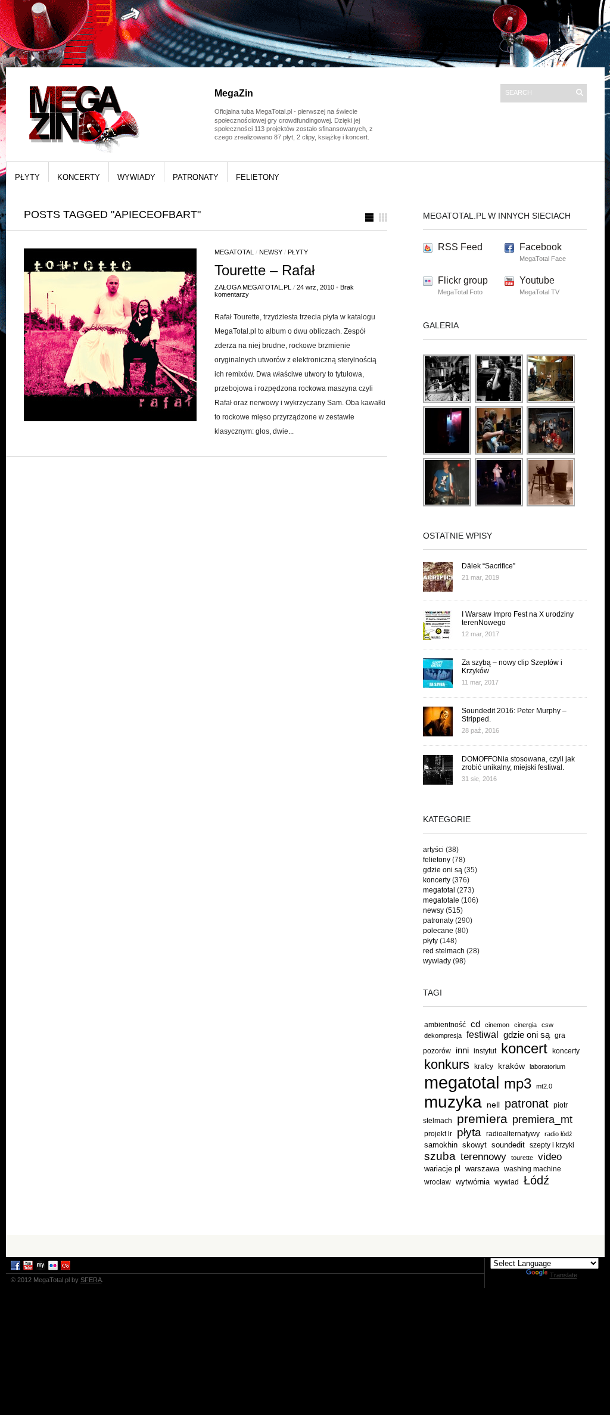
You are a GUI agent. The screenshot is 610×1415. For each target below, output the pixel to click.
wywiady (136, 177)
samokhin (441, 1144)
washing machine (532, 1169)
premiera (482, 1118)
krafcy (483, 1066)
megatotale (441, 900)
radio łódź (558, 1133)
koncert (524, 1048)
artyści (433, 849)
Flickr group (463, 280)
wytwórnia (473, 1181)
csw (547, 1024)
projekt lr (438, 1133)
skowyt (474, 1144)
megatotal (234, 252)
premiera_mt (542, 1119)
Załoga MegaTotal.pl (252, 287)
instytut (485, 1051)
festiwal (482, 1035)
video (550, 1156)
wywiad (506, 1182)
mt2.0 (544, 1086)
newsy (270, 252)
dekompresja (443, 1035)
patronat (527, 1103)
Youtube (537, 280)
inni (462, 1050)
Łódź (536, 1180)
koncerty (78, 177)
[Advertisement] (305, 1245)
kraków (511, 1066)
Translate (563, 1275)
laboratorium (547, 1066)
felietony (257, 177)
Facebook (540, 247)
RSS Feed (460, 247)
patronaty (196, 177)
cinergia (525, 1024)
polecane (438, 930)
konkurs (446, 1064)
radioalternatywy (513, 1133)
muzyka (453, 1102)
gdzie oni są (442, 870)
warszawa (482, 1169)
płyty (27, 177)
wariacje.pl (442, 1168)
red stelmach (444, 951)
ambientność (445, 1025)
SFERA (91, 1279)
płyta (469, 1132)
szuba (440, 1156)
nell (493, 1104)
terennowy (483, 1156)
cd (475, 1024)
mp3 (517, 1083)
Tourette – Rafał (264, 270)
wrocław (437, 1182)
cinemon (497, 1024)
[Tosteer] (499, 401)
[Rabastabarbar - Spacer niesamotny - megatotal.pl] (551, 401)
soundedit (508, 1144)
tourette (522, 1157)
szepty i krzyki (552, 1145)
